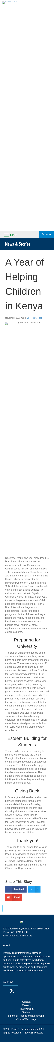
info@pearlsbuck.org (21, 935)
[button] (6, 991)
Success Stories (34, 318)
